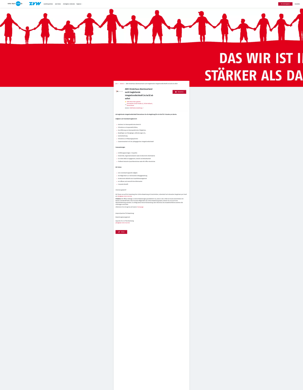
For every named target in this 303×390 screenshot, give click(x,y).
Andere (122, 83)
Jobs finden (58, 4)
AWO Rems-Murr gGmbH (134, 101)
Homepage (140, 207)
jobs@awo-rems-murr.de (125, 196)
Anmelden (297, 4)
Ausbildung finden (48, 4)
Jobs (116, 83)
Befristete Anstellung (136, 108)
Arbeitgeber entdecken (69, 4)
